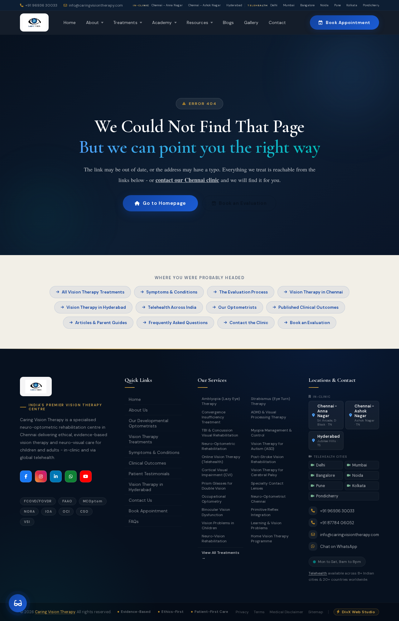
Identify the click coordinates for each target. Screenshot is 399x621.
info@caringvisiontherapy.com (349, 534)
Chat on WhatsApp (338, 546)
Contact (277, 22)
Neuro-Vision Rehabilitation (214, 539)
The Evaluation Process (243, 292)
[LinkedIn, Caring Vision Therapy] (56, 476)
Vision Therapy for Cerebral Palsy (267, 472)
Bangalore (307, 5)
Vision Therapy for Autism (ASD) (267, 446)
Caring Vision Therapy (55, 611)
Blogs (228, 22)
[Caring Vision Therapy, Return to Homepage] (34, 22)
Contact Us (140, 500)
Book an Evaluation (243, 203)
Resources (197, 22)
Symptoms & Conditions (171, 292)
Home (70, 22)
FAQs (134, 521)
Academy (162, 22)
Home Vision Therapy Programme (270, 539)
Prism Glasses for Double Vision (217, 486)
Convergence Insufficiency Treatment (213, 417)
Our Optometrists (237, 307)
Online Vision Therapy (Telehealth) (221, 459)
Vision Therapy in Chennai (316, 292)
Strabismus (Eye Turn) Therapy (270, 401)
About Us (138, 410)
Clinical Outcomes (147, 463)
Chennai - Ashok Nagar (204, 5)
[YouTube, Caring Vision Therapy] (86, 476)
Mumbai (289, 5)
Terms (259, 612)
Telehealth (318, 573)
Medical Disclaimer (286, 612)
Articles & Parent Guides (101, 322)
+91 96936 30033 (337, 511)
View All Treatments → (220, 555)
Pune (337, 5)
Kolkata (351, 5)
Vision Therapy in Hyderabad (96, 307)
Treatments (125, 22)
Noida (324, 5)
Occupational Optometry (214, 499)
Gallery (251, 22)
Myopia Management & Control (271, 433)
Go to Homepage (164, 203)
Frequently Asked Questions (178, 322)
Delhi (273, 5)
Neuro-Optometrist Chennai (268, 499)
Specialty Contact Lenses (267, 486)
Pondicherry (371, 5)
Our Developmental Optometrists (148, 423)
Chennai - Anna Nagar (167, 5)
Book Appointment (348, 22)
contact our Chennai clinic (187, 180)
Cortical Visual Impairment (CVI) (217, 472)
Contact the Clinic (248, 322)
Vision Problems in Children (218, 525)
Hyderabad (234, 5)
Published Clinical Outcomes (308, 307)
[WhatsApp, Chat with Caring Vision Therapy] (71, 476)
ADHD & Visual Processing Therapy (268, 415)
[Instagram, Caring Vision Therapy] (41, 476)
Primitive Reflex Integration (264, 512)
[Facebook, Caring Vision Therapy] (26, 476)
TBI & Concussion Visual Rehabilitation (220, 433)
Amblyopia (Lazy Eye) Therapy (221, 401)
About (92, 22)
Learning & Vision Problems (266, 525)
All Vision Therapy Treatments (93, 292)
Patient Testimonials (149, 473)
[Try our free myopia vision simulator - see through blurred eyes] (18, 603)
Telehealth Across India (172, 307)
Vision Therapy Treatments (143, 439)
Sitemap (315, 612)
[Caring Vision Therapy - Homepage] (36, 386)
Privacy (242, 612)
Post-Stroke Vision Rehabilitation (267, 459)
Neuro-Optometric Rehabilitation (218, 446)
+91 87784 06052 (337, 522)
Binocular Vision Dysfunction (216, 512)
